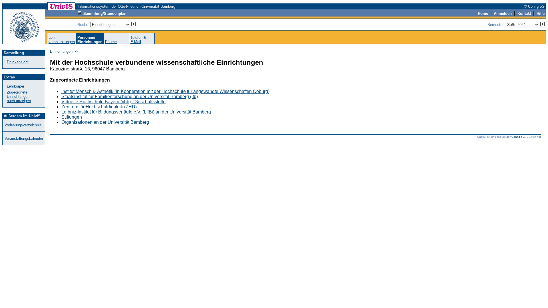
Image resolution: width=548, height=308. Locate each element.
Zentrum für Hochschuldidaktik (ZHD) (99, 106)
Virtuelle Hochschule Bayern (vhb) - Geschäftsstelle (113, 101)
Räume (111, 42)
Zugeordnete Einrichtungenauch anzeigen (19, 96)
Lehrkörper (15, 86)
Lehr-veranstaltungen (62, 39)
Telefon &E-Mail (138, 39)
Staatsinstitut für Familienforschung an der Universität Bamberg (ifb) (129, 96)
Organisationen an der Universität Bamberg (105, 122)
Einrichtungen (61, 51)
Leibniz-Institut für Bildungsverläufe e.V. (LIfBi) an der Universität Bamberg (136, 112)
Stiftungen (71, 117)
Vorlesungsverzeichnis (23, 125)
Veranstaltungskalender (24, 138)
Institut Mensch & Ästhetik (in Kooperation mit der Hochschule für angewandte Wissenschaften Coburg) (165, 91)
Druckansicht (18, 62)
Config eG (518, 136)
